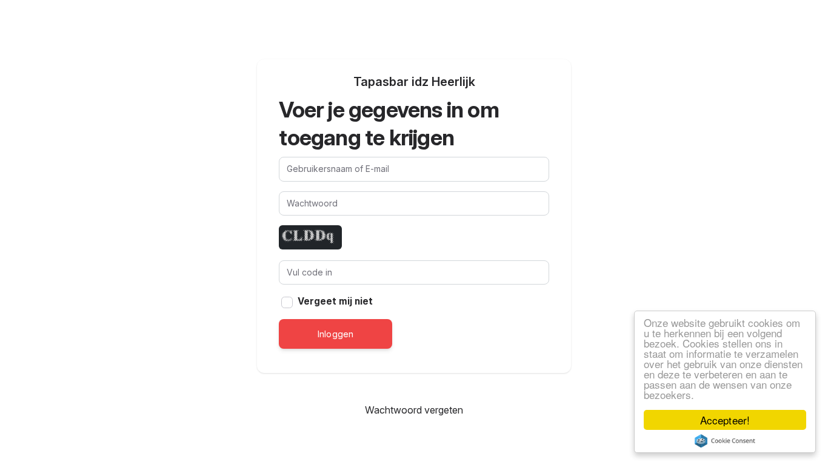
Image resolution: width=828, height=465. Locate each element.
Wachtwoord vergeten (414, 410)
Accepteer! (724, 419)
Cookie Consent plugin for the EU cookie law (725, 440)
